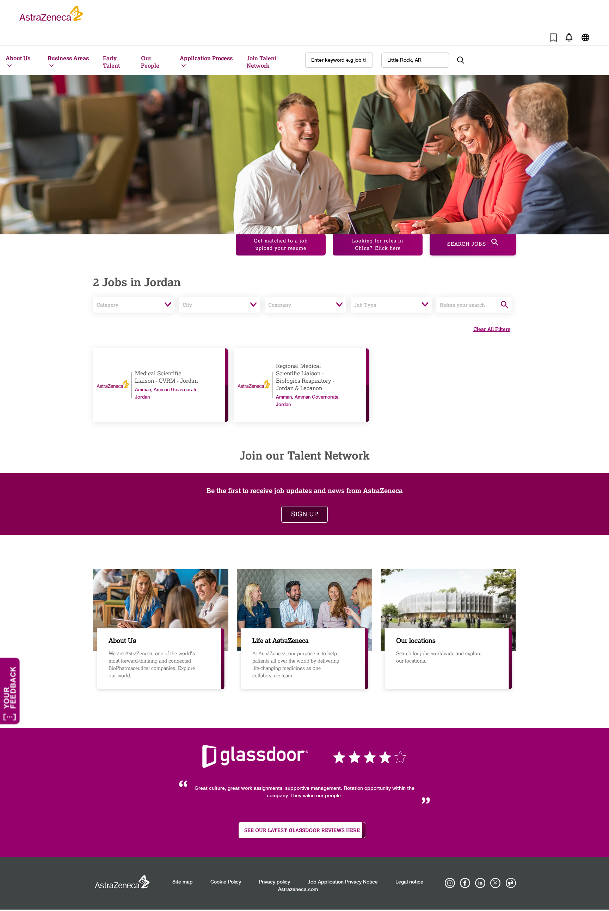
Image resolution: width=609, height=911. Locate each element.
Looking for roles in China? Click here (377, 244)
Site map (182, 882)
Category (107, 305)
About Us (18, 58)
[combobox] (415, 60)
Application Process (206, 58)
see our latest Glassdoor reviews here (302, 830)
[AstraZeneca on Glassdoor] (510, 883)
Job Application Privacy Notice (343, 882)
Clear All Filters (491, 329)
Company (279, 305)
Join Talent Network (261, 62)
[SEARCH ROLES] (464, 60)
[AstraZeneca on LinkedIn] (480, 883)
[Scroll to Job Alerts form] (569, 37)
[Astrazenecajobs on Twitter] (495, 883)
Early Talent (111, 62)
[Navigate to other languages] (585, 37)
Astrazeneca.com (298, 889)
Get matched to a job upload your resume (281, 244)
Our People (150, 62)
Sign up (304, 514)
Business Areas (68, 58)
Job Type (365, 305)
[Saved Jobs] (553, 38)
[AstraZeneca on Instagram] (450, 883)
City (187, 305)
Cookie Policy (225, 882)
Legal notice (409, 882)
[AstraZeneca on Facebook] (465, 883)
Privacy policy (274, 882)
